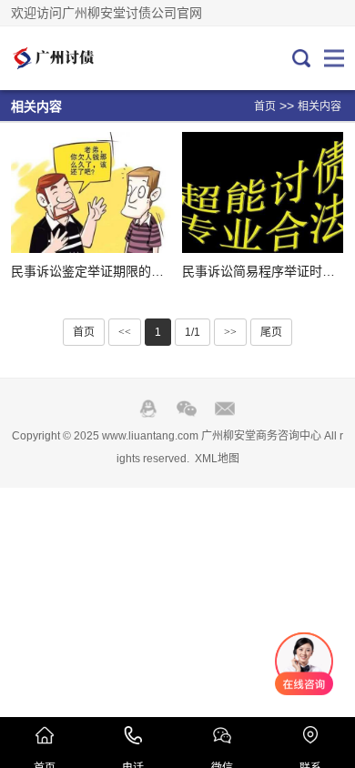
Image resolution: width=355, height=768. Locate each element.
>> (230, 332)
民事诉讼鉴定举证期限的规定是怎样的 (119, 271)
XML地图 (217, 458)
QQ (148, 409)
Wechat (187, 409)
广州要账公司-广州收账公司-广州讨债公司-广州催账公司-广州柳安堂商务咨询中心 (72, 58)
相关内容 (319, 106)
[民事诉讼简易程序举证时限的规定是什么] (262, 192)
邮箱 (225, 409)
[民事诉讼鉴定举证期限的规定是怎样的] (91, 192)
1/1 (192, 332)
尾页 (271, 332)
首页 (265, 106)
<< (124, 332)
